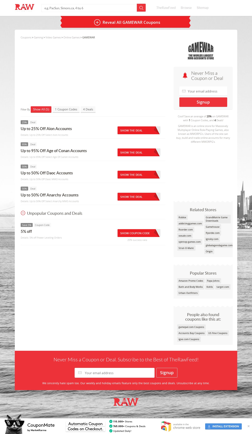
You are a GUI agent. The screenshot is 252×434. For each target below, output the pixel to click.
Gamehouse (213, 227)
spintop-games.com (190, 241)
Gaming (38, 37)
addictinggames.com (190, 223)
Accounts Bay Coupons (192, 333)
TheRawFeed (166, 7)
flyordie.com (213, 233)
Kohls (210, 287)
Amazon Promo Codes (191, 280)
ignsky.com (212, 239)
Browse (186, 7)
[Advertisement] (203, 171)
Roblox (182, 217)
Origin (209, 251)
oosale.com (185, 235)
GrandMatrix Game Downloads (217, 219)
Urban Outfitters (188, 293)
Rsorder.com (186, 229)
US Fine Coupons (217, 333)
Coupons (26, 37)
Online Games (71, 37)
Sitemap (202, 7)
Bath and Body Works (191, 287)
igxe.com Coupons (189, 339)
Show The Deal (131, 130)
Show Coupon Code (135, 233)
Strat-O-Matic (186, 248)
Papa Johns (213, 280)
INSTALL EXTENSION (225, 426)
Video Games (53, 37)
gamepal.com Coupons (191, 327)
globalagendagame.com (219, 245)
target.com (223, 287)
